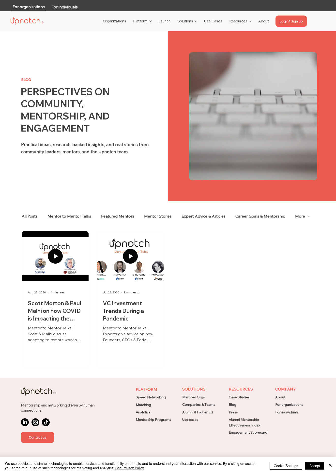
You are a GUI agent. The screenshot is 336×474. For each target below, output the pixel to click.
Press (233, 412)
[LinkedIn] (25, 422)
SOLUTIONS (193, 389)
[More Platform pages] (150, 21)
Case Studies (239, 397)
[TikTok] (46, 422)
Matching (143, 405)
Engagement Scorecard (248, 432)
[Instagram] (35, 422)
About (280, 397)
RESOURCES (241, 389)
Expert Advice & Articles (204, 216)
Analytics (143, 412)
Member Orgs (193, 397)
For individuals (286, 412)
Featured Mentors (117, 216)
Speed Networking (151, 397)
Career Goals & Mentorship (260, 216)
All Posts (30, 216)
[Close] (330, 465)
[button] (37, 437)
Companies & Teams (198, 404)
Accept (314, 465)
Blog (232, 404)
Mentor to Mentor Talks (69, 216)
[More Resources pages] (250, 21)
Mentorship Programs (153, 419)
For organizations (289, 404)
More (300, 216)
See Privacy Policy (129, 467)
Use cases (190, 419)
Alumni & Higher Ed (197, 412)
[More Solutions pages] (196, 21)
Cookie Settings (286, 465)
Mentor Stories (158, 216)
